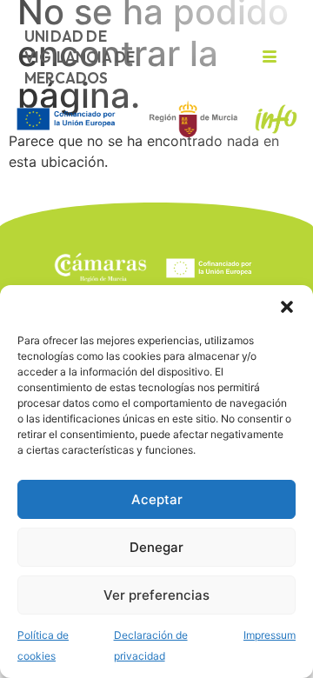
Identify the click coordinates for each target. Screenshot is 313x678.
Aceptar (157, 499)
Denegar (156, 547)
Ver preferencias (156, 595)
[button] (287, 307)
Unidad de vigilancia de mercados (80, 57)
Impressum (269, 634)
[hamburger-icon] (269, 57)
